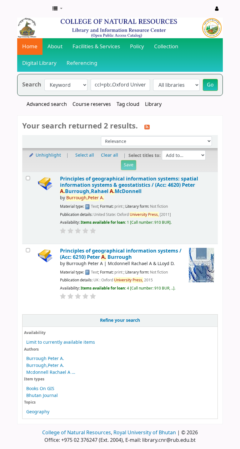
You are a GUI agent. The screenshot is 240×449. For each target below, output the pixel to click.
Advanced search (47, 104)
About (55, 46)
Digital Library (39, 63)
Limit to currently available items (60, 342)
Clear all (109, 155)
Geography (37, 412)
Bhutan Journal (42, 395)
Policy (137, 46)
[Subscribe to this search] (147, 127)
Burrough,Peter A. (45, 365)
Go (210, 85)
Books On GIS (40, 388)
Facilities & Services (96, 46)
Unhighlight (47, 155)
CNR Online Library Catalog (33, 9)
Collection (166, 46)
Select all (84, 155)
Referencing (82, 63)
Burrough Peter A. (45, 358)
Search (31, 85)
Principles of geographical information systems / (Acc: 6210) (121, 254)
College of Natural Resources (76, 432)
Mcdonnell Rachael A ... (50, 372)
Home (30, 46)
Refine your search (120, 320)
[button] (57, 9)
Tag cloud (128, 104)
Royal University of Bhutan (144, 432)
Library (153, 104)
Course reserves (91, 104)
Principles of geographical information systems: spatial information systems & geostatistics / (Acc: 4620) (129, 185)
